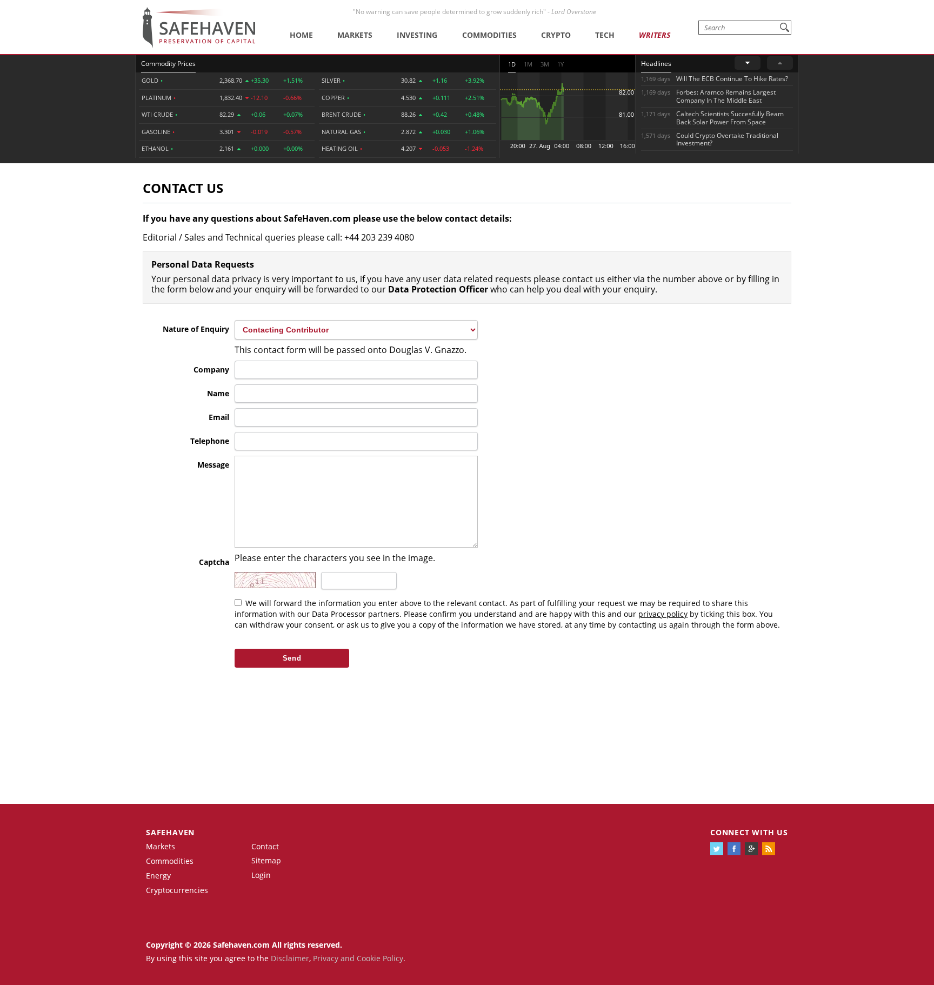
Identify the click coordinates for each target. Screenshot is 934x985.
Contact (265, 846)
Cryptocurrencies (177, 890)
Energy (158, 875)
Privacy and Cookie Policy (358, 958)
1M (528, 64)
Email (219, 417)
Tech (605, 35)
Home (301, 35)
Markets (354, 35)
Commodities (489, 35)
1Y (560, 64)
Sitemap (266, 860)
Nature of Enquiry (196, 329)
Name (218, 393)
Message (213, 465)
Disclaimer (290, 958)
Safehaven (170, 832)
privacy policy (663, 614)
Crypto (556, 35)
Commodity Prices (168, 63)
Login (261, 875)
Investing (417, 35)
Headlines (656, 63)
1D (512, 64)
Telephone (209, 441)
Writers (654, 35)
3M (545, 64)
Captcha (214, 562)
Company (211, 369)
